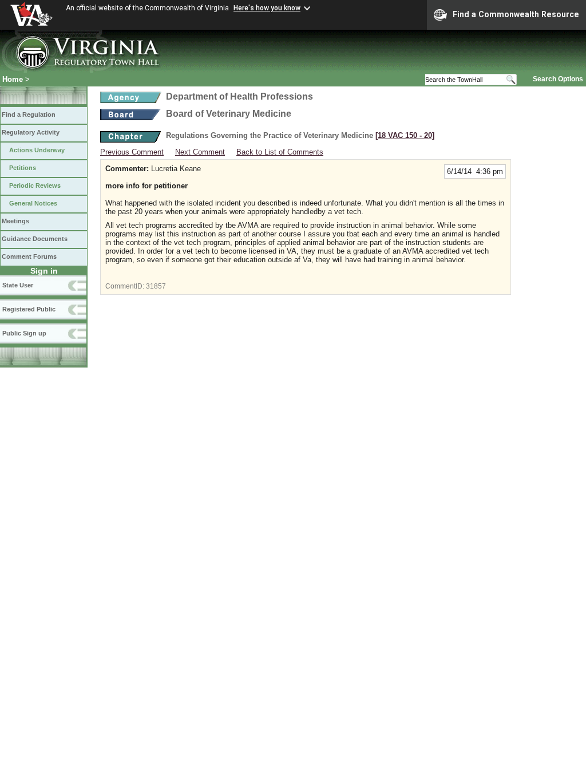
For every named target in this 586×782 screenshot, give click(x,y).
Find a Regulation (29, 114)
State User (17, 285)
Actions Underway (37, 150)
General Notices (33, 203)
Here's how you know (266, 8)
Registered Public (29, 309)
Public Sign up (24, 333)
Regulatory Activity (31, 132)
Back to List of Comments (279, 152)
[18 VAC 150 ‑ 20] (404, 135)
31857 (156, 286)
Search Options (558, 79)
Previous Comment (132, 152)
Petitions (22, 167)
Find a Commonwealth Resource (516, 14)
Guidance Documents (35, 238)
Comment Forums (29, 256)
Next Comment (200, 152)
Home (12, 79)
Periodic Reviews (35, 185)
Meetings (15, 221)
